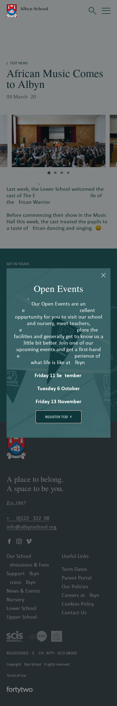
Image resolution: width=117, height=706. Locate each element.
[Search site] (92, 11)
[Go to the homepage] (27, 10)
